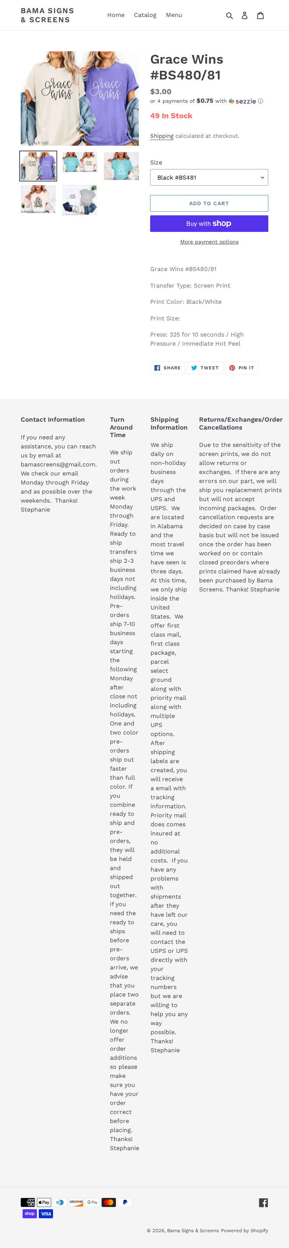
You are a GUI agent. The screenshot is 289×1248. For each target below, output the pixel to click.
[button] (206, 101)
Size (156, 162)
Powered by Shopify (244, 1230)
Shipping (161, 136)
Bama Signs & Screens (48, 15)
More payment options (209, 242)
